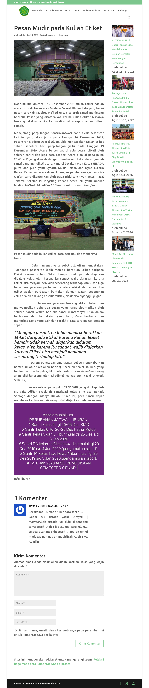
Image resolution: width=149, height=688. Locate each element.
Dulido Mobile (91, 10)
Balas (97, 507)
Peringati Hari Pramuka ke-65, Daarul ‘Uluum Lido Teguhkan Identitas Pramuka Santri (122, 102)
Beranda (37, 10)
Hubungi (122, 10)
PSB (76, 10)
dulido (22, 35)
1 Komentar (63, 35)
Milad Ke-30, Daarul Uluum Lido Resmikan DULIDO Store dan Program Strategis (123, 263)
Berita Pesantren (48, 35)
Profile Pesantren (57, 10)
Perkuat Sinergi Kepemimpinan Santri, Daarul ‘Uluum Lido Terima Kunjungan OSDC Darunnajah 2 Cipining (122, 210)
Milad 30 (109, 10)
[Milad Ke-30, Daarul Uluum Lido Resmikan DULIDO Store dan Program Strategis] (123, 249)
